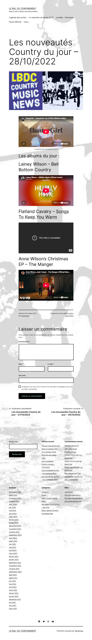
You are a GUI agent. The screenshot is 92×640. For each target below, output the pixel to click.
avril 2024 (13, 514)
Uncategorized (47, 514)
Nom (21, 364)
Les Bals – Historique (64, 17)
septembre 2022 (15, 572)
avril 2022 (13, 587)
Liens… (27, 22)
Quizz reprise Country (50, 510)
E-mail (51, 364)
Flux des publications (72, 495)
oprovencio (25, 316)
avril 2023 (13, 550)
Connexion (69, 492)
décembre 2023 (15, 526)
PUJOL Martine (70, 467)
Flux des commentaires (73, 498)
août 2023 (13, 538)
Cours (44, 495)
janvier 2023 (13, 559)
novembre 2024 (15, 498)
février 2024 (13, 520)
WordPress (79, 631)
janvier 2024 (14, 523)
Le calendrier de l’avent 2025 (41, 17)
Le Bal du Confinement (22, 8)
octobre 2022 (14, 569)
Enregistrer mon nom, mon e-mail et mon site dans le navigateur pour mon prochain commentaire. (47, 388)
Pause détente (15, 22)
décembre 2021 (15, 599)
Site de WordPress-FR (73, 501)
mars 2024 (13, 517)
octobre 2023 (14, 532)
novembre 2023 (15, 529)
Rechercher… (14, 442)
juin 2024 (12, 507)
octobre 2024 (14, 501)
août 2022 (13, 575)
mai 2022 (12, 584)
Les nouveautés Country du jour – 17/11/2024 (48, 464)
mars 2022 (13, 590)
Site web (22, 375)
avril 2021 (12, 605)
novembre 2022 (15, 566)
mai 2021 (12, 602)
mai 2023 (12, 547)
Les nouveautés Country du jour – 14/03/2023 (73, 477)
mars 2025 (13, 495)
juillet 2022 (13, 578)
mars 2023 (13, 553)
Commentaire (24, 342)
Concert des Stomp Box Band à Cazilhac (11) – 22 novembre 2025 (51, 449)
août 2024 (13, 504)
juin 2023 (12, 544)
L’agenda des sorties (17, 17)
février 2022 (13, 593)
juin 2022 (12, 581)
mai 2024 (12, 510)
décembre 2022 (15, 563)
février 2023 (13, 556)
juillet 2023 (13, 541)
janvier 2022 (13, 596)
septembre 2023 (15, 535)
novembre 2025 (15, 492)
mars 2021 (13, 609)
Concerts (45, 492)
